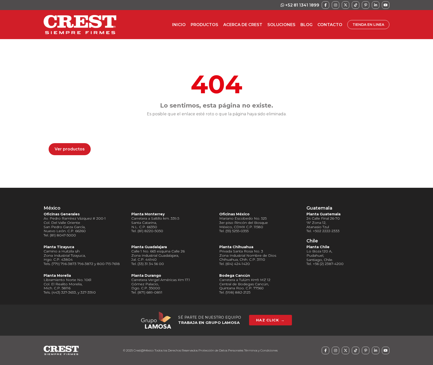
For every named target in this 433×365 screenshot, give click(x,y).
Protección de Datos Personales (220, 350)
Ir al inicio (64, 132)
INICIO (179, 24)
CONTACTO (329, 24)
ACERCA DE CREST (242, 24)
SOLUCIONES (281, 24)
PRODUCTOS (204, 24)
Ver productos (70, 149)
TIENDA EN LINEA (368, 24)
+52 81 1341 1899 (301, 5)
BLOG (306, 24)
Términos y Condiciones (261, 350)
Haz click (270, 320)
